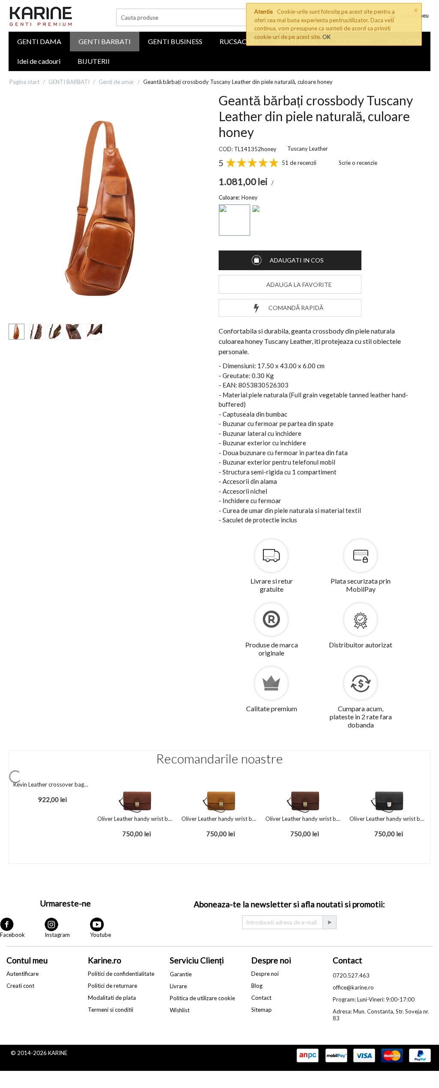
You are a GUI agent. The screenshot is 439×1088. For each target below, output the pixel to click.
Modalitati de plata (112, 997)
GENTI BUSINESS (175, 41)
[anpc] (307, 1055)
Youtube (100, 934)
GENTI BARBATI (104, 41)
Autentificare (22, 973)
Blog (256, 985)
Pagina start (24, 81)
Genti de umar (116, 81)
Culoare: (229, 197)
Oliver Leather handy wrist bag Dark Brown (303, 818)
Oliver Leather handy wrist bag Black (387, 818)
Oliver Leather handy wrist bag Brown (135, 818)
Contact (261, 997)
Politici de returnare (112, 985)
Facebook (12, 934)
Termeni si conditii (110, 1009)
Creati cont (20, 985)
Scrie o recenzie (358, 162)
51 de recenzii (299, 162)
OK (326, 36)
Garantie (181, 974)
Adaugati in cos (297, 260)
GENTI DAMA (39, 41)
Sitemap (261, 1009)
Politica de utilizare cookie (202, 998)
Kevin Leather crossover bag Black (51, 784)
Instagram (57, 934)
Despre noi (265, 973)
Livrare (178, 986)
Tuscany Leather (307, 148)
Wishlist (179, 1010)
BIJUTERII (94, 61)
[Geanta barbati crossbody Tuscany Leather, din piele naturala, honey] (105, 208)
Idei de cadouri (38, 61)
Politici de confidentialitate (121, 973)
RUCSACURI (239, 41)
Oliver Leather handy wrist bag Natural (219, 818)
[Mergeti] (329, 922)
